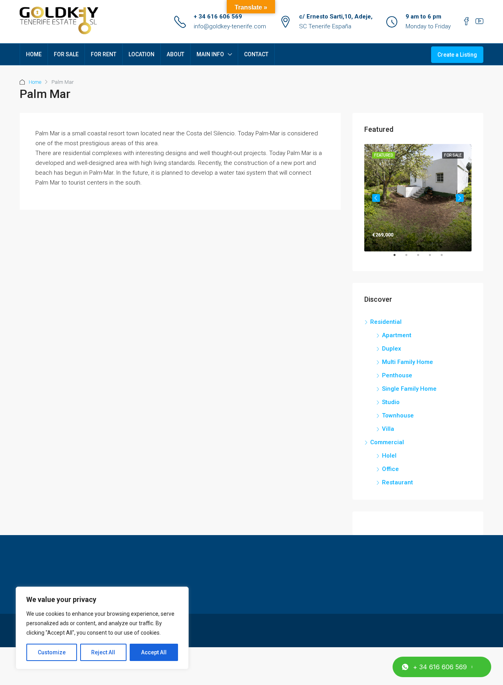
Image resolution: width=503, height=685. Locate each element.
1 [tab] (398, 258)
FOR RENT (103, 54)
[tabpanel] (418, 197)
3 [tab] (422, 258)
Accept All (154, 652)
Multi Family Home (407, 362)
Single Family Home (409, 388)
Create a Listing (457, 55)
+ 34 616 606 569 (218, 16)
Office (390, 469)
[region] (102, 628)
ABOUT (175, 54)
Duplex (391, 348)
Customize (52, 652)
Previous (376, 198)
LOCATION (141, 54)
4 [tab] (434, 258)
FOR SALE (66, 54)
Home (35, 82)
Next (460, 198)
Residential (386, 321)
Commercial (387, 442)
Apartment (396, 335)
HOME (34, 54)
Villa (388, 428)
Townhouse (398, 415)
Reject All (103, 652)
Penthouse (397, 375)
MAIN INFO (210, 54)
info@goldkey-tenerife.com (230, 26)
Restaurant (397, 482)
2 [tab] (410, 258)
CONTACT (256, 54)
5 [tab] (446, 258)
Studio (391, 402)
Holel (389, 455)
